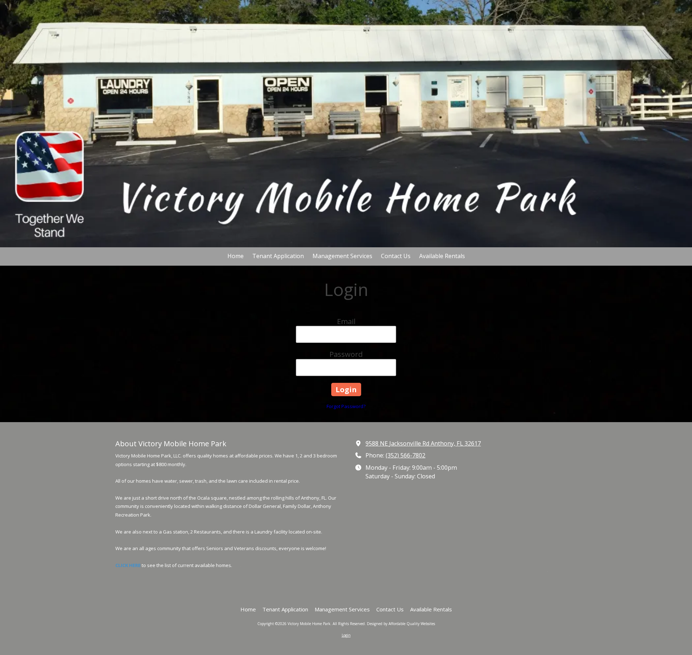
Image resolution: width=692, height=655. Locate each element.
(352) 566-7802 (405, 455)
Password (346, 354)
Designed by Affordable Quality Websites (401, 623)
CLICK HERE (128, 565)
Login (346, 635)
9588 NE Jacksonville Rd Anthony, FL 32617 (423, 443)
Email (346, 321)
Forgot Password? (346, 406)
